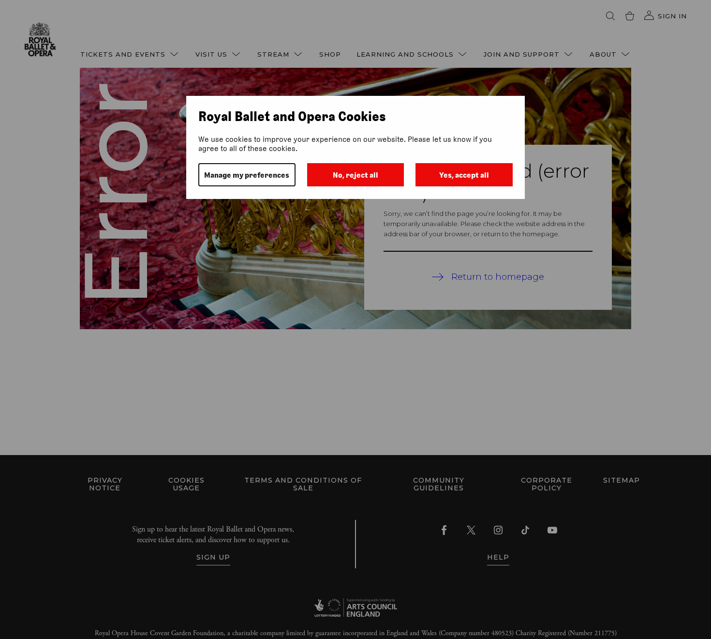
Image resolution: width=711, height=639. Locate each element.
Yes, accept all (464, 175)
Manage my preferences (246, 175)
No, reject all (355, 175)
